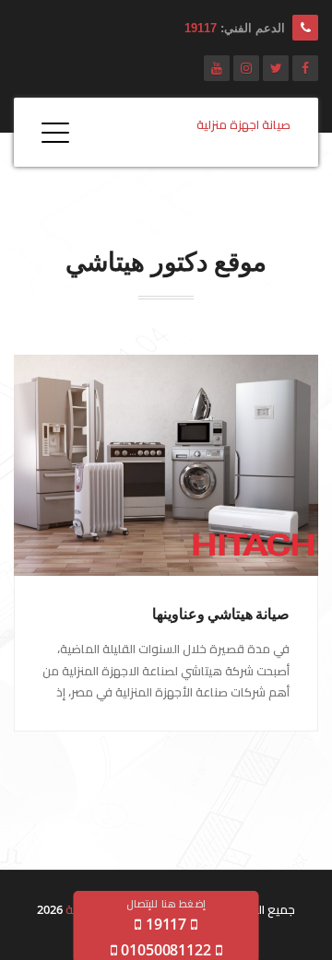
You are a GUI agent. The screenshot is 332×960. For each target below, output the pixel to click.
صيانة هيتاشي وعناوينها (221, 614)
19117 (200, 28)
